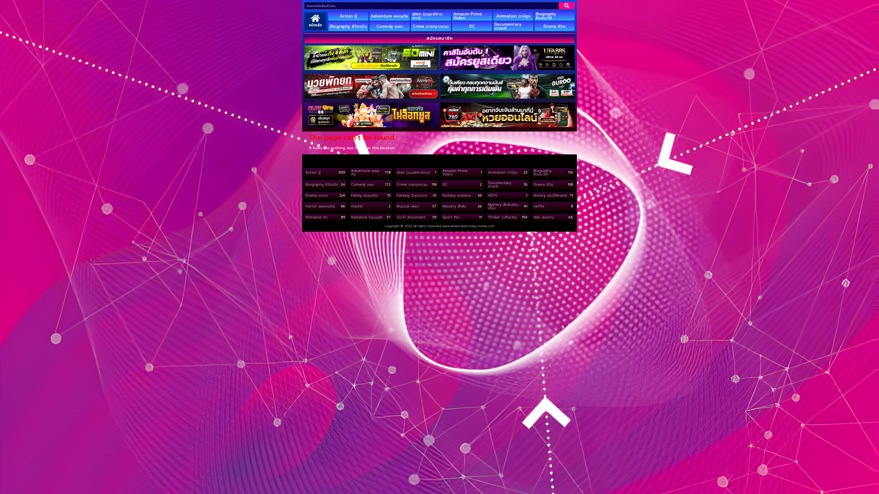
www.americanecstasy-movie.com (468, 226)
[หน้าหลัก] (315, 18)
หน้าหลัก (315, 25)
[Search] (567, 5)
